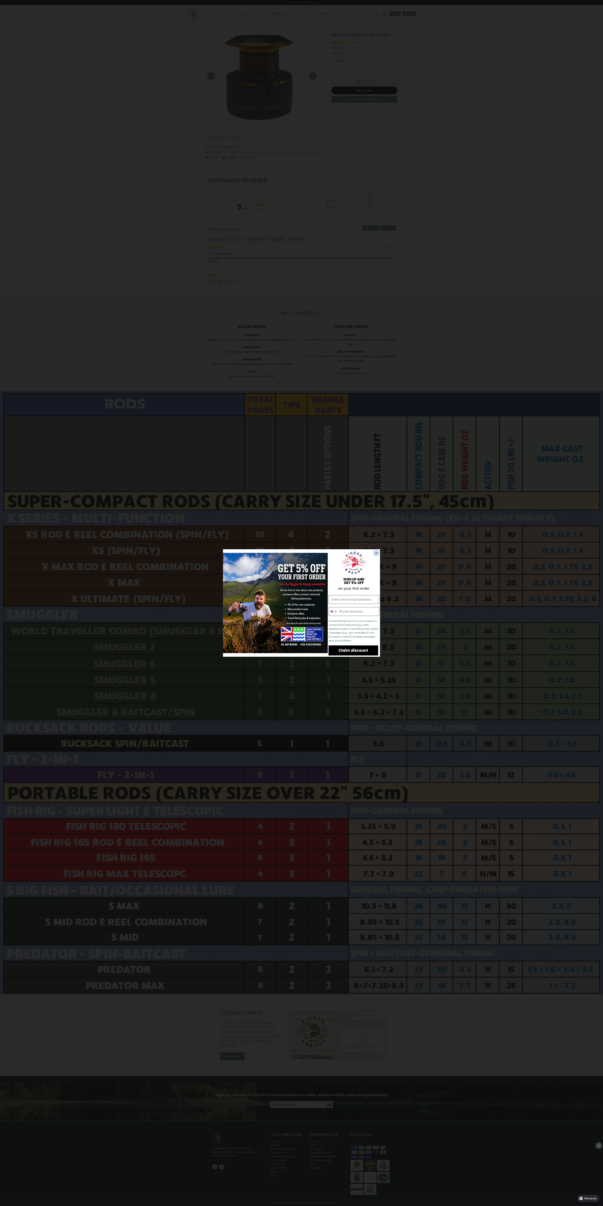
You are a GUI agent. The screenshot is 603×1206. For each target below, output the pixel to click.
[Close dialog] (376, 553)
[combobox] (333, 611)
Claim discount (353, 650)
